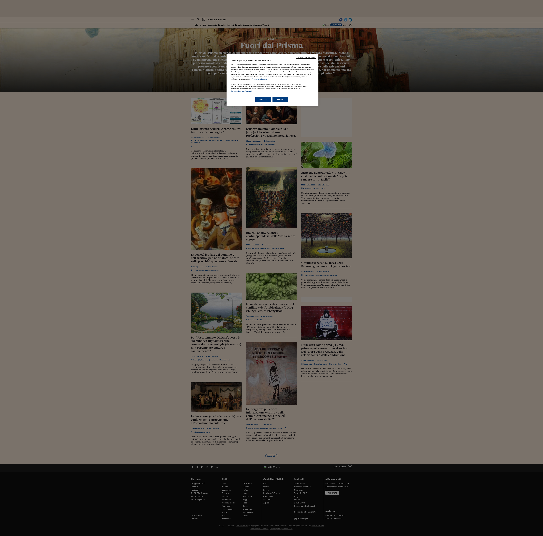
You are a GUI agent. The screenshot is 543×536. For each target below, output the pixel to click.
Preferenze (263, 99)
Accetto (280, 99)
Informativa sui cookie (259, 79)
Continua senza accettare (306, 57)
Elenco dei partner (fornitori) (241, 91)
